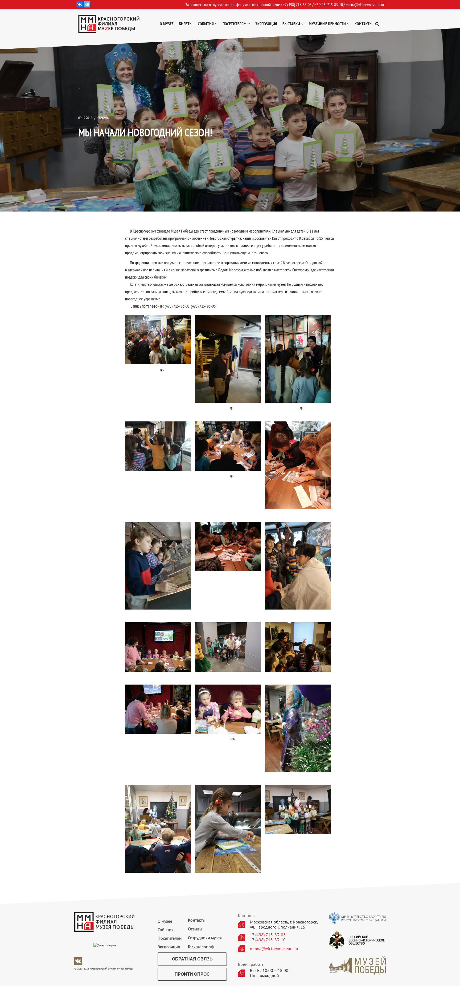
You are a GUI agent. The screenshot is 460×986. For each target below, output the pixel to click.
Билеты (185, 23)
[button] (377, 24)
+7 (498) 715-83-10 (268, 939)
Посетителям (170, 938)
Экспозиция (266, 23)
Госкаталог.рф (201, 946)
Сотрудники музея (205, 937)
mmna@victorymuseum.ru (365, 4)
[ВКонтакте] (79, 4)
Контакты (363, 23)
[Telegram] (87, 4)
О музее (167, 23)
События (102, 117)
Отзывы (195, 928)
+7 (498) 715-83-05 (268, 934)
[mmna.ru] (108, 24)
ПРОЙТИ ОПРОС (192, 974)
